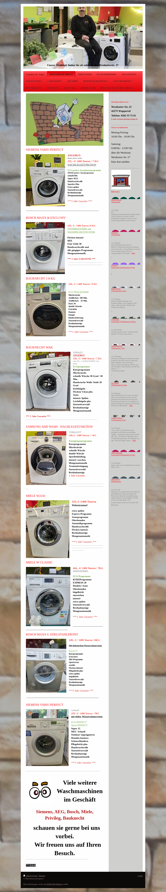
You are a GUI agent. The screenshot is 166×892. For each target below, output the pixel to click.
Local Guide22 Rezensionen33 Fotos (123, 267)
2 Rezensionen (115, 235)
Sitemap (42, 876)
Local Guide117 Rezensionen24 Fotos (123, 322)
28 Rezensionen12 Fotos (119, 385)
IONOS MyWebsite (54, 884)
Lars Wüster (115, 383)
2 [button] (111, 257)
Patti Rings (114, 233)
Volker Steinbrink (116, 453)
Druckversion (32, 876)
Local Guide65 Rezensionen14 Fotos (123, 455)
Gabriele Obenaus (116, 418)
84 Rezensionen (116, 481)
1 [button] (111, 311)
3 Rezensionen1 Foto (118, 348)
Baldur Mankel (115, 289)
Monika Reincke (116, 200)
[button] (125, 223)
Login (140, 876)
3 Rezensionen (115, 202)
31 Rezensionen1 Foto (118, 420)
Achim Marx (115, 320)
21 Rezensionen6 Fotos (118, 291)
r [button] (111, 274)
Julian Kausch (115, 479)
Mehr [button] (133, 253)
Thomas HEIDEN (116, 346)
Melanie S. (114, 265)
